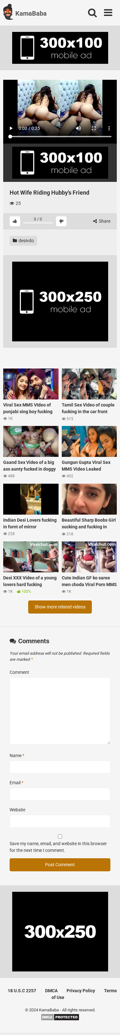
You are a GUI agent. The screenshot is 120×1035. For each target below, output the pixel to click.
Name (17, 755)
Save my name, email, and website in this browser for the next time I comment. (58, 847)
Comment (19, 672)
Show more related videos (60, 606)
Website (17, 809)
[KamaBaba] (8, 13)
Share (104, 221)
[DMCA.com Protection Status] (60, 1019)
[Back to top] (108, 1022)
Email (16, 782)
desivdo (26, 240)
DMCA (51, 990)
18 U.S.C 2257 (22, 990)
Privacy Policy (81, 990)
